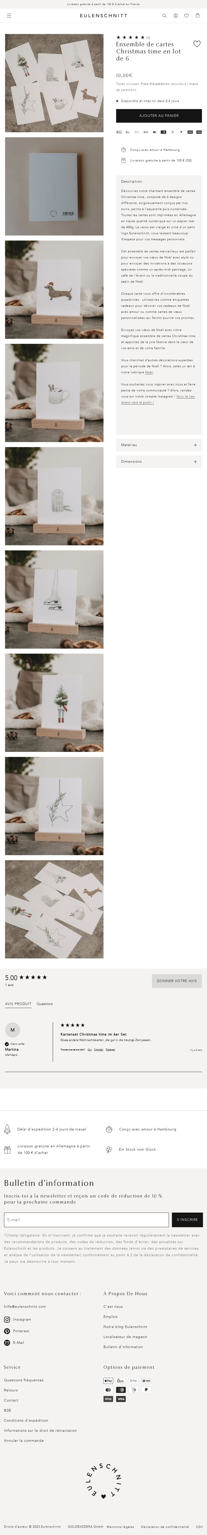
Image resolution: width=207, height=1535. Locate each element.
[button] (165, 16)
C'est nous (113, 1307)
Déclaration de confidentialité (165, 1527)
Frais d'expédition (155, 84)
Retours (11, 1390)
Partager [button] (110, 1049)
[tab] (18, 1005)
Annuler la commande (24, 1441)
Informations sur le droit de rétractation (40, 1430)
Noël (149, 372)
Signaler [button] (98, 1049)
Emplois (111, 1317)
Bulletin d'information (123, 1347)
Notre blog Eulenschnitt (125, 1327)
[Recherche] (165, 16)
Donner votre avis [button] (177, 981)
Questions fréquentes (24, 1380)
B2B (7, 1410)
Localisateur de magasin (125, 1337)
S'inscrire (187, 1220)
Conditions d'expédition (26, 1420)
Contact (11, 1400)
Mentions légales (120, 1527)
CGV (199, 1527)
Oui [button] (90, 1049)
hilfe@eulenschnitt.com (25, 1307)
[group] (31, 978)
